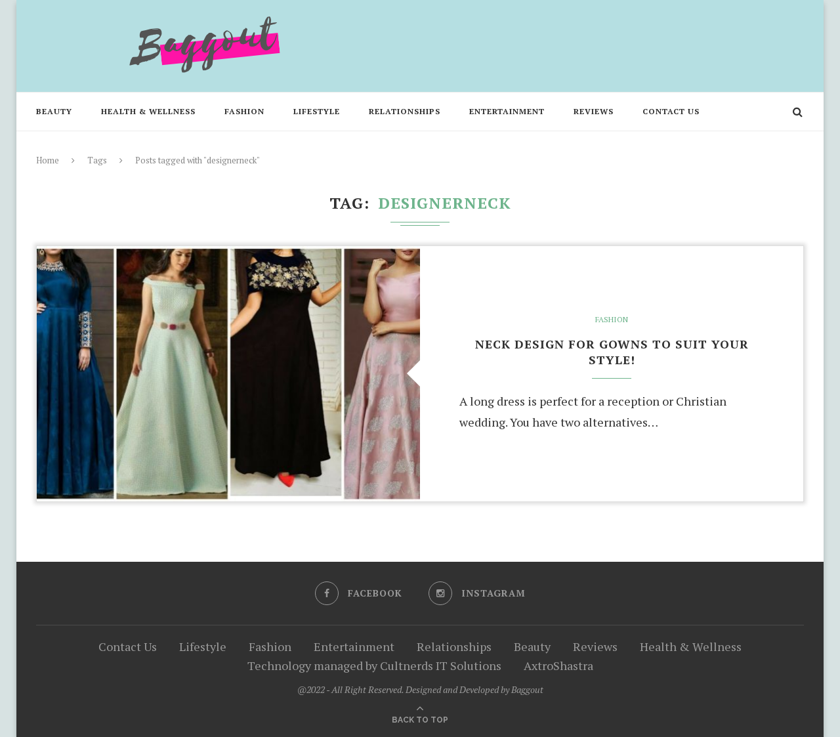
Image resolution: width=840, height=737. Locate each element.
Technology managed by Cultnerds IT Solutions (374, 665)
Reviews (594, 111)
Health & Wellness (148, 111)
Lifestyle (316, 111)
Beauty (54, 111)
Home (47, 160)
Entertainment (507, 111)
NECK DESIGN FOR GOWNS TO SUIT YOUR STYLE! (612, 352)
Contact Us (671, 111)
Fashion (244, 111)
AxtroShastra (558, 665)
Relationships (404, 111)
